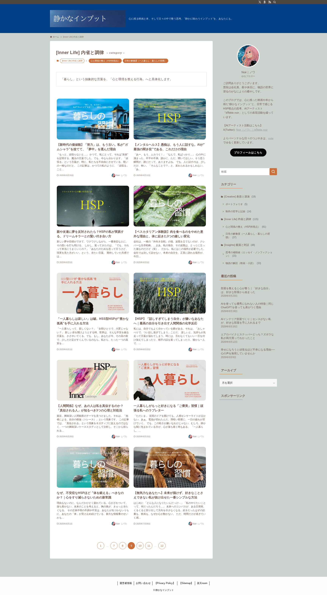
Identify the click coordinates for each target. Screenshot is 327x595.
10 (140, 545)
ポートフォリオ (236, 204)
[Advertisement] (248, 428)
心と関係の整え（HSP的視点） (105, 61)
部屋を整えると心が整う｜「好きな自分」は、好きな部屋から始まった (246, 292)
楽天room (202, 583)
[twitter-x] (259, 2)
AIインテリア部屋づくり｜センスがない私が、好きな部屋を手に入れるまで (246, 323)
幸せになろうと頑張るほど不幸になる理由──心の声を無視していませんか (248, 353)
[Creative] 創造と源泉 (240, 196)
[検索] (274, 2)
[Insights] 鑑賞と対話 (239, 244)
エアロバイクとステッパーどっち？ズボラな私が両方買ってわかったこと (247, 338)
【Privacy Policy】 (164, 583)
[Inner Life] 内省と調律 (241, 219)
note (270, 138)
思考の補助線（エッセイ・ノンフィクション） (249, 254)
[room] (264, 2)
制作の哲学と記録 (238, 211)
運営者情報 (126, 583)
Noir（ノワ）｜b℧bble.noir (252, 129)
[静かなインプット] (88, 18)
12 (162, 545)
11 (148, 545)
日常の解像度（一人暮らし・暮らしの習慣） (145, 61)
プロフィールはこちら (248, 152)
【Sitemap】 (186, 583)
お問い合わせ (143, 583)
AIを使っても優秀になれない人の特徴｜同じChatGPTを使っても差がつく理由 (247, 307)
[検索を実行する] (273, 171)
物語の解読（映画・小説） (243, 263)
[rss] (269, 2)
